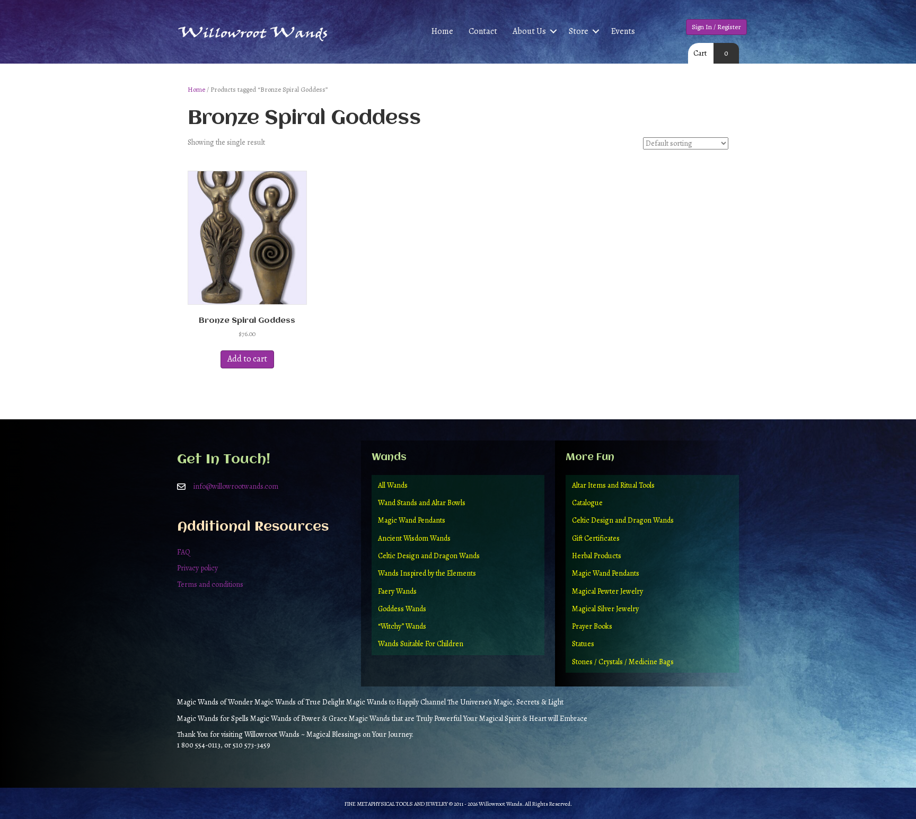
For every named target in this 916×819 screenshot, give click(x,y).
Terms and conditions (210, 584)
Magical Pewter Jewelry (607, 591)
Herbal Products (596, 556)
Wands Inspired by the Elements (427, 573)
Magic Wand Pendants (411, 520)
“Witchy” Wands (402, 626)
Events (623, 31)
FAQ (183, 552)
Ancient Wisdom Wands (414, 538)
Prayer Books (592, 626)
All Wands (393, 485)
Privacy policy (197, 568)
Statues (583, 644)
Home (442, 31)
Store (578, 31)
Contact (483, 31)
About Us (529, 31)
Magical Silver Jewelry (605, 609)
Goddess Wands (402, 609)
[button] (553, 31)
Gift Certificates (596, 538)
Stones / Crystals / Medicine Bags (623, 662)
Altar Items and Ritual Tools (613, 485)
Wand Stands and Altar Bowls (421, 503)
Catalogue (587, 503)
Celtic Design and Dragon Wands (429, 556)
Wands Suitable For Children (420, 644)
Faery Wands (397, 591)
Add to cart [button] (247, 359)
